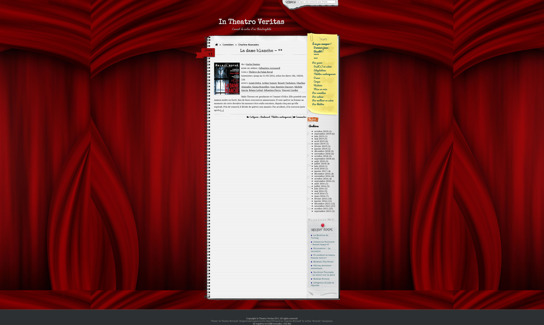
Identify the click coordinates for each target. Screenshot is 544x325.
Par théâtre (318, 104)
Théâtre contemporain (281, 117)
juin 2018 (319, 166)
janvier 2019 (320, 148)
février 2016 (320, 198)
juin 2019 (319, 136)
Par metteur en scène (322, 100)
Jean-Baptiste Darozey (281, 86)
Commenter (301, 117)
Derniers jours (321, 48)
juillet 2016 (320, 186)
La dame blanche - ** (261, 51)
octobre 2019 (321, 131)
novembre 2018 (322, 153)
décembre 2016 (322, 173)
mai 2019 (319, 138)
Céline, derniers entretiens (321, 267)
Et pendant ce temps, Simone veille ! (323, 256)
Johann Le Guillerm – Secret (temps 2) (322, 243)
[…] (222, 110)
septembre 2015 (322, 211)
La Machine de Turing (319, 236)
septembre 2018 (322, 158)
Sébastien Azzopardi (269, 68)
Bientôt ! (318, 51)
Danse (317, 78)
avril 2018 (319, 168)
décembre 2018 (322, 151)
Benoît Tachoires (286, 82)
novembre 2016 (322, 176)
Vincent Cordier (290, 90)
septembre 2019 (322, 133)
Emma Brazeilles (260, 86)
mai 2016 (319, 191)
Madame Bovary (321, 279)
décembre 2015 (322, 203)
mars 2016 (319, 196)
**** (316, 55)
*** (315, 59)
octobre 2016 (321, 178)
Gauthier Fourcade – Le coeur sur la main (323, 273)
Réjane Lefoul (256, 90)
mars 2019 (319, 143)
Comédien (228, 44)
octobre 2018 (321, 156)
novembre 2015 (322, 206)
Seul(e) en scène (323, 66)
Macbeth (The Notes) (323, 262)
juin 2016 (319, 188)
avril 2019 (319, 141)
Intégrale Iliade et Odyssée (322, 284)
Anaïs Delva (255, 82)
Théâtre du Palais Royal (261, 71)
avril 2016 (319, 193)
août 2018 (319, 161)
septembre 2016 (322, 181)
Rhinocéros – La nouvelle (321, 250)
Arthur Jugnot (269, 82)
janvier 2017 (320, 171)
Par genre (317, 63)
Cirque (317, 81)
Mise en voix (320, 89)
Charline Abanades (248, 44)
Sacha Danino (253, 64)
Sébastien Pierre (272, 90)
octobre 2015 (321, 208)
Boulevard (265, 117)
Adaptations (320, 70)
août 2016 (319, 183)
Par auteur (317, 97)
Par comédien (319, 93)
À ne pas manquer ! (321, 44)
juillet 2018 (320, 163)
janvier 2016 (320, 201)
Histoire (318, 85)
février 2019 (320, 146)
